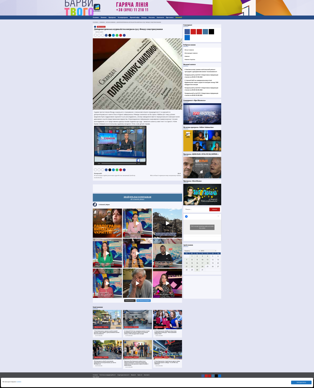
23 (197, 266)
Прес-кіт (139, 375)
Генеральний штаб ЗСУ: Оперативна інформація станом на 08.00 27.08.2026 (201, 76)
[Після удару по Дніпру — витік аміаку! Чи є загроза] (137, 283)
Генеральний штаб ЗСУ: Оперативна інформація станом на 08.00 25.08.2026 (201, 94)
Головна (96, 17)
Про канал (170, 17)
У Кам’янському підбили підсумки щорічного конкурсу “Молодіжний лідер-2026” (165, 332)
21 (186, 266)
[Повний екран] (144, 163)
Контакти (160, 17)
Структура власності (123, 375)
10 (202, 260)
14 (186, 263)
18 (207, 263)
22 (192, 266)
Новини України (190, 59)
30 (197, 270)
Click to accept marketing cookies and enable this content (202, 227)
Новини (103, 17)
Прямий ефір (134, 17)
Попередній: (114, 175)
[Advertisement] (122, 188)
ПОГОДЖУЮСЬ (301, 382)
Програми (112, 17)
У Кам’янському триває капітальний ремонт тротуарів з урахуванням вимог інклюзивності (106, 332)
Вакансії (179, 17)
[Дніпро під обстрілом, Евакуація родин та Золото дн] (107, 283)
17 (202, 263)
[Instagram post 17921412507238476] (167, 223)
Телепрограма (123, 17)
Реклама (152, 17)
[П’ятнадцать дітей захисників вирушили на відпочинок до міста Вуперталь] (107, 349)
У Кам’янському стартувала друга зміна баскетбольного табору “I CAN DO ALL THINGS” (167, 362)
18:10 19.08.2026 (128, 367)
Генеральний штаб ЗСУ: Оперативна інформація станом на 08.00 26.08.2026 (201, 89)
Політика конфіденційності (107, 375)
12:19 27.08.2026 (98, 335)
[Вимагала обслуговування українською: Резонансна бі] (167, 283)
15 (192, 263)
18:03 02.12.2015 (99, 32)
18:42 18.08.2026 (159, 365)
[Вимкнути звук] (141, 163)
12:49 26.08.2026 (128, 335)
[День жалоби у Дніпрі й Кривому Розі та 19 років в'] (137, 223)
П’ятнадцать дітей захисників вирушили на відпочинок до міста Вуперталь (105, 362)
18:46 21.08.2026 (159, 335)
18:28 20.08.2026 (98, 365)
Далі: (165, 174)
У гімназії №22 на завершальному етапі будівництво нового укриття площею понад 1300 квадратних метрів (136, 332)
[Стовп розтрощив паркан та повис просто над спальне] (137, 253)
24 (202, 266)
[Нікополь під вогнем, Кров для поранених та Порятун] (167, 253)
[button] (220, 17)
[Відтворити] (96, 163)
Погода (144, 17)
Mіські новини (101, 26)
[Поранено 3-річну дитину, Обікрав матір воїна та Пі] (107, 253)
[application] (120, 145)
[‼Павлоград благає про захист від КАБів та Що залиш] (107, 223)
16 (197, 263)
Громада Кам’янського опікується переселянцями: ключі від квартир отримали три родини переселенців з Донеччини (136, 363)
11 (207, 260)
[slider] (118, 163)
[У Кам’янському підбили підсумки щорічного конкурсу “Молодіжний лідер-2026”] (167, 319)
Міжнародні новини (191, 53)
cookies (18, 382)
